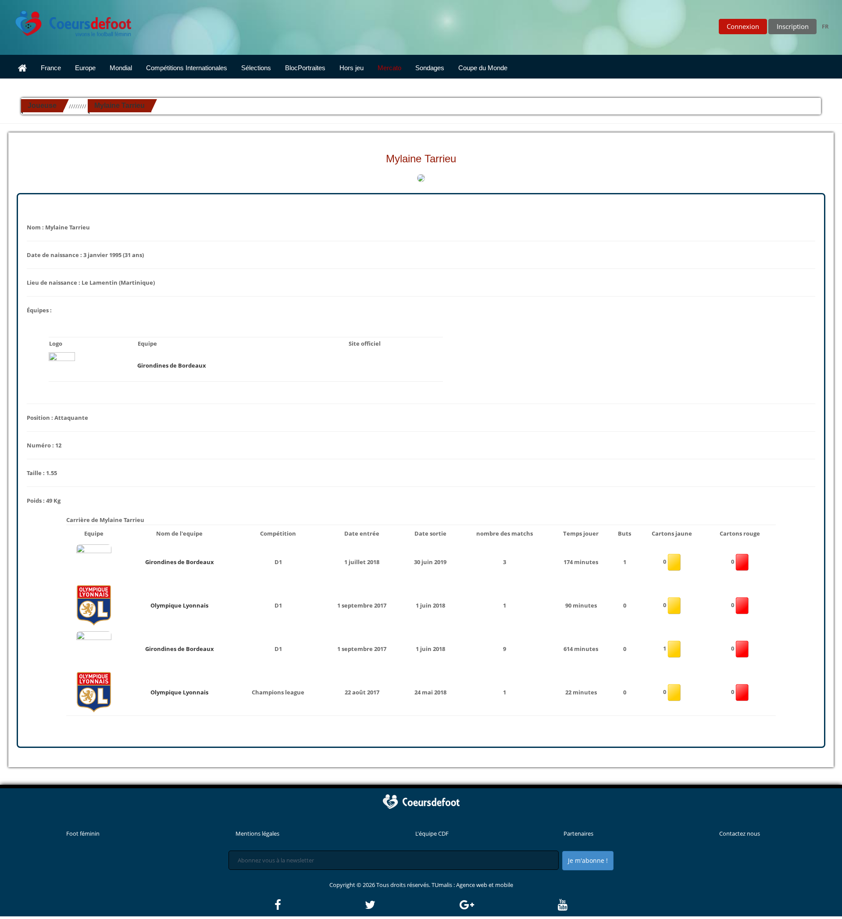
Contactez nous (739, 833)
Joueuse (42, 105)
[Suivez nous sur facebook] (319, 905)
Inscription (793, 26)
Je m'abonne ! (588, 860)
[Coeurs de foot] (67, 21)
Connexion (743, 26)
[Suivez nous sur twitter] (411, 905)
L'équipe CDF (432, 833)
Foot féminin (83, 833)
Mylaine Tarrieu (119, 105)
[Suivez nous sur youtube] (562, 905)
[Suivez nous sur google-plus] (508, 905)
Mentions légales (257, 833)
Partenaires (578, 833)
